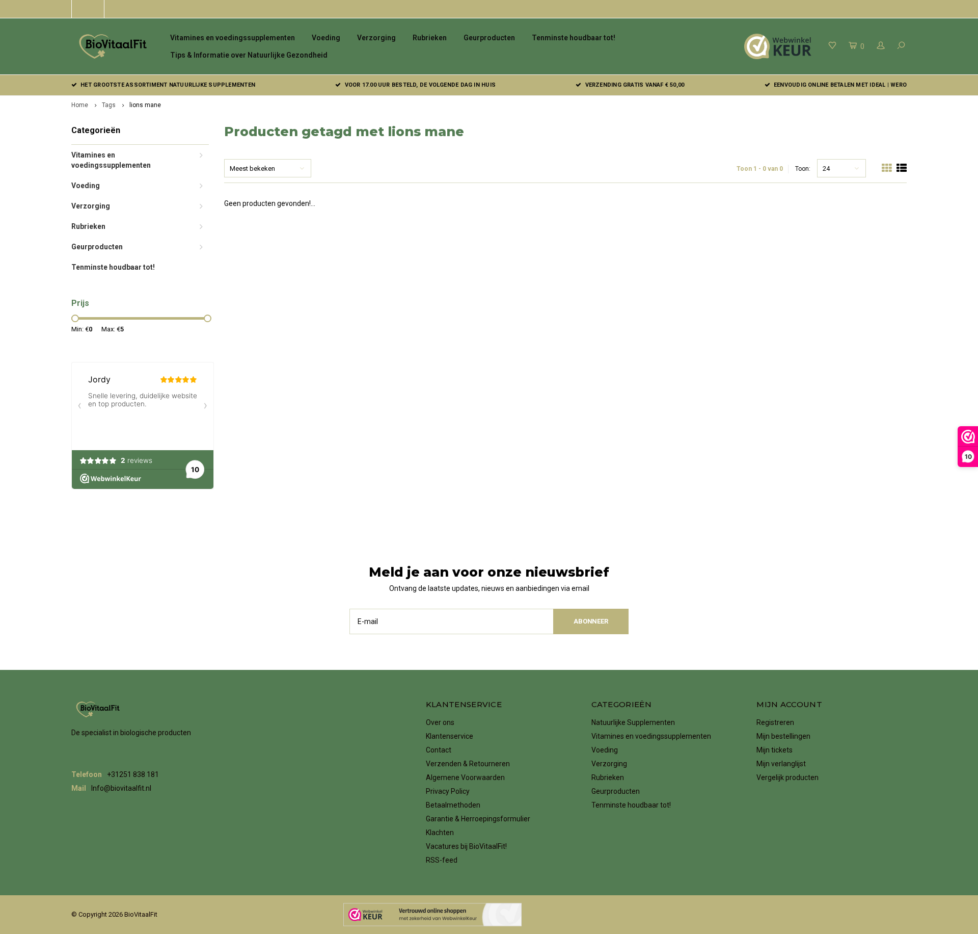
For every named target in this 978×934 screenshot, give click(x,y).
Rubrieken (430, 38)
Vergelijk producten (787, 777)
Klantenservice (449, 736)
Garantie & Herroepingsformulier (478, 819)
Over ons (440, 722)
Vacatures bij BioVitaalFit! (466, 846)
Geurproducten (489, 38)
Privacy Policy (448, 791)
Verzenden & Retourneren (468, 764)
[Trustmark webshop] (432, 914)
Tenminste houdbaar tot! (573, 38)
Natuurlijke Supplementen (633, 722)
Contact (438, 750)
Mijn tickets (774, 750)
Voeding (326, 38)
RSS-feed (441, 860)
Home (79, 105)
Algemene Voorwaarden (465, 777)
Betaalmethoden (453, 805)
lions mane (145, 105)
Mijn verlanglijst (781, 764)
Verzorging (376, 38)
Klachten (440, 832)
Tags (109, 105)
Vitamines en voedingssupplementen (232, 38)
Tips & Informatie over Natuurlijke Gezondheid (249, 55)
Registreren (775, 722)
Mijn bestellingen (783, 736)
